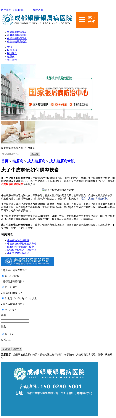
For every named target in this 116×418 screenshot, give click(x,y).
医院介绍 (12, 50)
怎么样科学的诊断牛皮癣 (20, 247)
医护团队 (12, 53)
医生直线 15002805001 (13, 10)
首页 (4, 161)
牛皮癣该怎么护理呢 (18, 240)
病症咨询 (38, 10)
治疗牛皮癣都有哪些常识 (94, 198)
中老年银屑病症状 (17, 38)
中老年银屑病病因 (17, 35)
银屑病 (10, 56)
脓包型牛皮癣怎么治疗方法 (21, 250)
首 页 (10, 47)
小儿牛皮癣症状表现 (18, 253)
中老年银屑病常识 (17, 32)
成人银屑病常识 (62, 161)
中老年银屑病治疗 (17, 41)
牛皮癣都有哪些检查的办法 (21, 243)
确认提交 (35, 154)
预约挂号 (12, 59)
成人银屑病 (36, 161)
